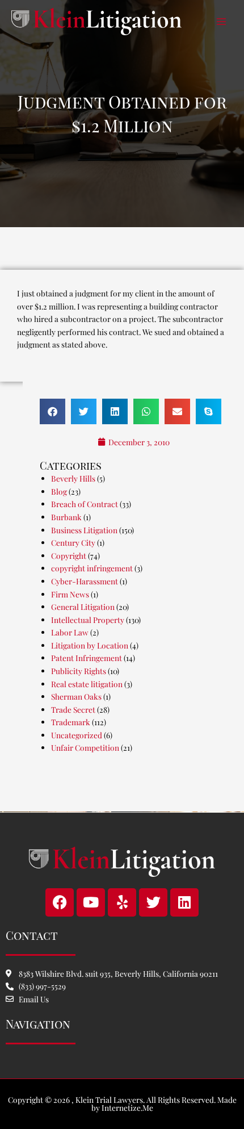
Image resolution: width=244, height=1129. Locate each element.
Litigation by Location (89, 645)
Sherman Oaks (76, 696)
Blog (59, 491)
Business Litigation (84, 530)
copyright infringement (92, 568)
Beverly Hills (73, 478)
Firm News (70, 594)
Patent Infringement (86, 658)
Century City (73, 542)
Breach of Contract (84, 504)
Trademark (70, 722)
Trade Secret (73, 709)
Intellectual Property (87, 619)
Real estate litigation (87, 684)
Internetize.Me (127, 1107)
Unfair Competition (85, 747)
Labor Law (70, 632)
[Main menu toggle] (221, 22)
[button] (52, 411)
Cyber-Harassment (84, 581)
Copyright (68, 555)
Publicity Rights (78, 671)
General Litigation (83, 606)
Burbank (66, 517)
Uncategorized (76, 735)
